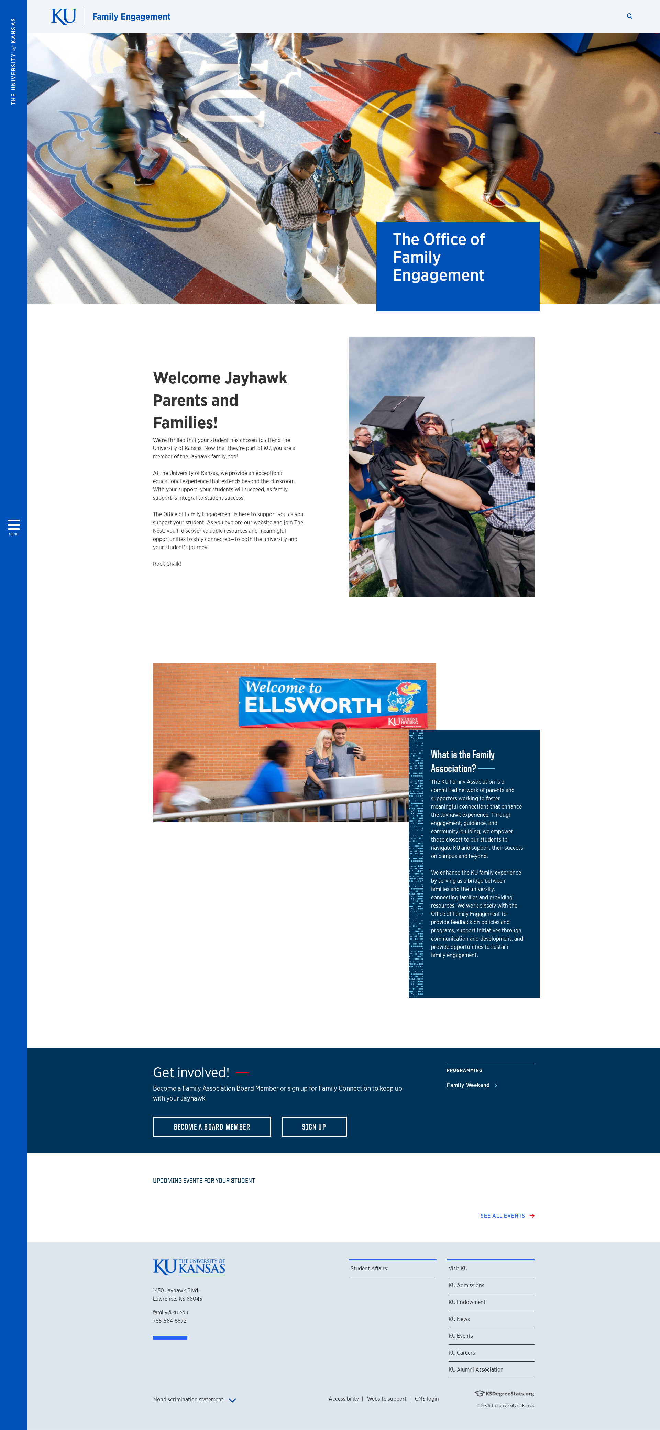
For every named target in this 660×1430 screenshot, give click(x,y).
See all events (504, 1216)
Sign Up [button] (314, 1126)
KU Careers (462, 1352)
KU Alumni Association (476, 1369)
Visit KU (458, 1268)
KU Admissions (466, 1285)
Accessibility (344, 1398)
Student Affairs (369, 1268)
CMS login (427, 1398)
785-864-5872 (169, 1320)
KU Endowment (467, 1302)
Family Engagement (131, 16)
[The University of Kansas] (189, 1272)
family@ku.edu (170, 1312)
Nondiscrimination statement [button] (189, 1399)
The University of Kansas (512, 1405)
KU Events (461, 1336)
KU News (459, 1319)
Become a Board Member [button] (212, 1126)
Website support (387, 1398)
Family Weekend (469, 1085)
